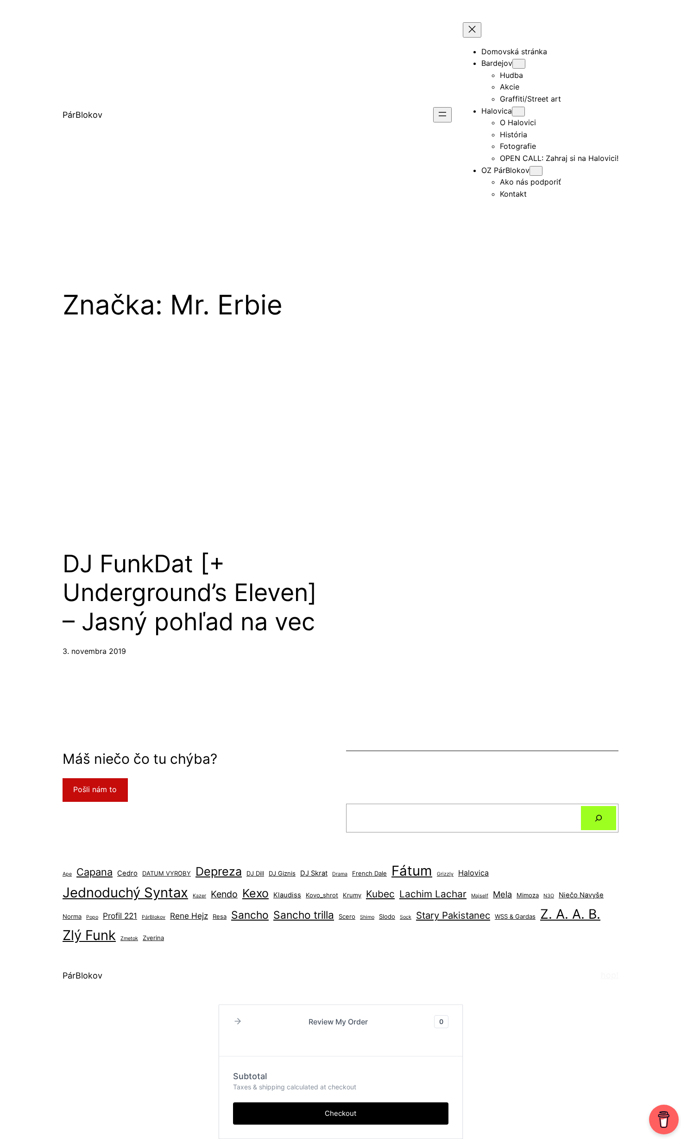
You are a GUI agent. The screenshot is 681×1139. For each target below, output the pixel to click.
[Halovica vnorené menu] (518, 111)
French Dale (369, 873)
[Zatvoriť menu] (472, 30)
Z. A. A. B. (570, 914)
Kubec (380, 894)
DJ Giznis (282, 873)
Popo (92, 917)
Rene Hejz (189, 916)
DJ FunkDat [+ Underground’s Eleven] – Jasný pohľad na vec (190, 593)
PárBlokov (82, 115)
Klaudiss (287, 895)
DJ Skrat (314, 873)
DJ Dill (255, 873)
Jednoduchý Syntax (125, 892)
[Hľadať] (598, 818)
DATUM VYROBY (166, 873)
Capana (94, 872)
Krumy (352, 895)
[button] (237, 1022)
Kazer (199, 896)
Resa (220, 916)
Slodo (387, 916)
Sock (405, 917)
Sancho (250, 915)
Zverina (153, 937)
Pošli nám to (95, 789)
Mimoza (528, 895)
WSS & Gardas (515, 916)
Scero (347, 916)
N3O (548, 896)
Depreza (218, 871)
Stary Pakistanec (453, 915)
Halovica (473, 872)
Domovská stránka (514, 51)
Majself (479, 896)
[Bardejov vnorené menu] (518, 64)
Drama (339, 874)
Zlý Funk (89, 935)
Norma (72, 916)
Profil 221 (120, 916)
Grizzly (445, 874)
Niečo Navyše (581, 895)
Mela (502, 894)
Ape (67, 874)
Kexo (255, 893)
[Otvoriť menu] (442, 114)
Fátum (411, 871)
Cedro (127, 873)
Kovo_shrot (322, 895)
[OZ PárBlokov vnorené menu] (536, 171)
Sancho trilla (303, 915)
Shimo (367, 917)
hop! (609, 975)
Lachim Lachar (433, 894)
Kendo (224, 894)
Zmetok (129, 938)
